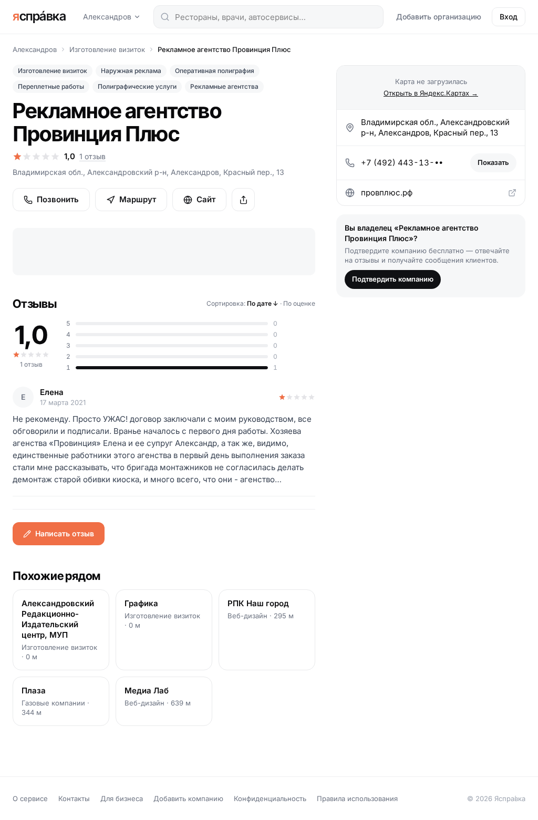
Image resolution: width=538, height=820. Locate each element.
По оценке (299, 303)
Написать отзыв (64, 533)
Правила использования (357, 798)
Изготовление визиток (107, 49)
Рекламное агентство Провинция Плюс (224, 49)
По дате (262, 303)
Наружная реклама (131, 71)
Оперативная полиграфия (214, 71)
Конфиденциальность (270, 798)
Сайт (205, 199)
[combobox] (268, 16)
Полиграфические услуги (137, 86)
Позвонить (58, 199)
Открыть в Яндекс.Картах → (431, 93)
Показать (493, 162)
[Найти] (165, 16)
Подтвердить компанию (392, 279)
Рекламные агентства (224, 86)
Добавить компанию (188, 798)
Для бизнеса (121, 798)
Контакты (74, 798)
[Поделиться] (243, 199)
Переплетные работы (51, 86)
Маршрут (137, 199)
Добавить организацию (438, 16)
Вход (509, 16)
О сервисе (30, 798)
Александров (107, 16)
